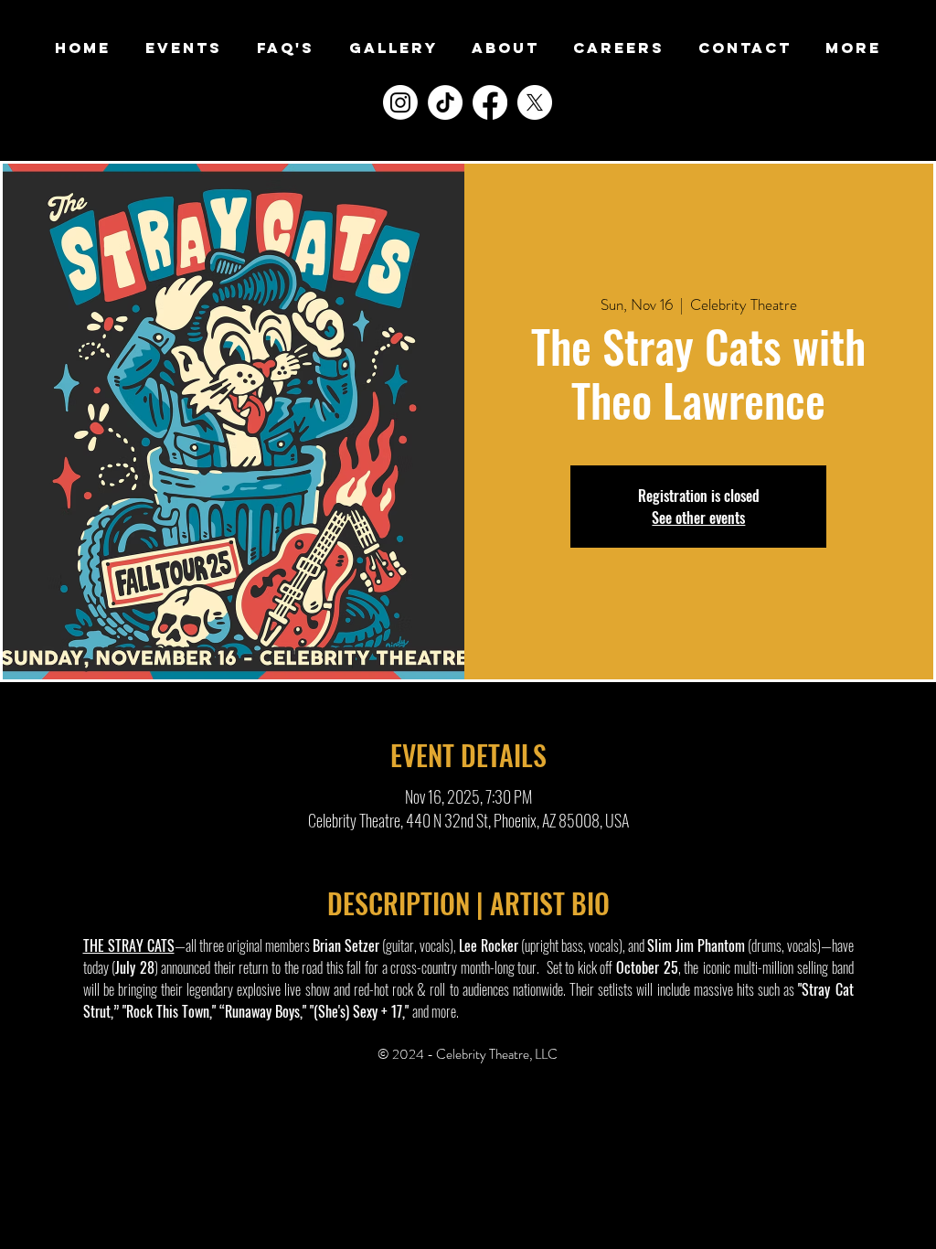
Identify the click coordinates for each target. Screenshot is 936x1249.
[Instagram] (400, 102)
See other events (698, 517)
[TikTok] (445, 102)
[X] (534, 102)
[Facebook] (490, 102)
